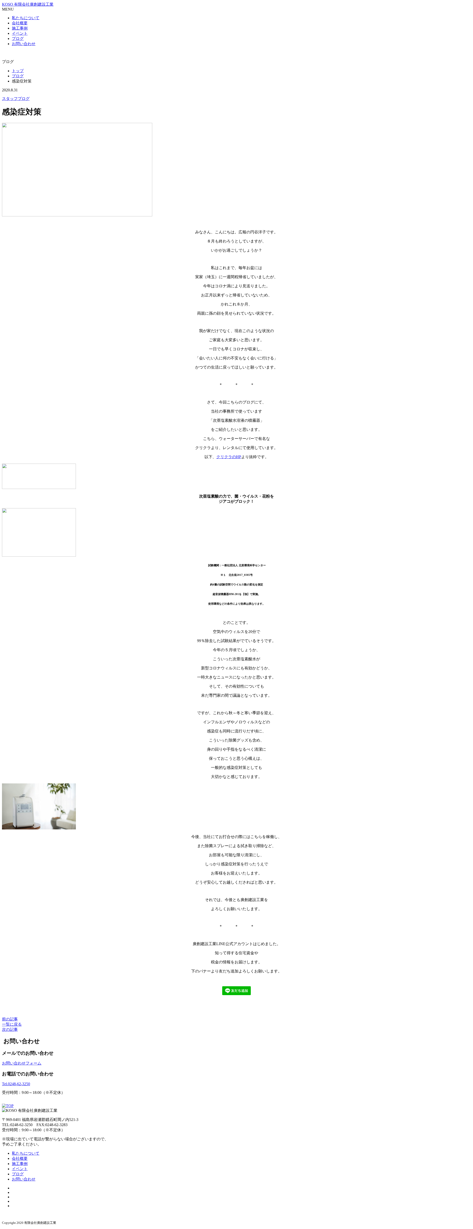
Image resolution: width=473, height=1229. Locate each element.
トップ (18, 71)
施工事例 (20, 28)
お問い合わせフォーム (21, 1063)
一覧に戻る (12, 1024)
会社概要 (20, 23)
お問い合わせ (23, 44)
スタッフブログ (16, 99)
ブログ (18, 38)
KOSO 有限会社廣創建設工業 (27, 4)
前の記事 (10, 1019)
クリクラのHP (228, 457)
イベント (20, 33)
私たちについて (25, 18)
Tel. (16, 1084)
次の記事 (10, 1029)
